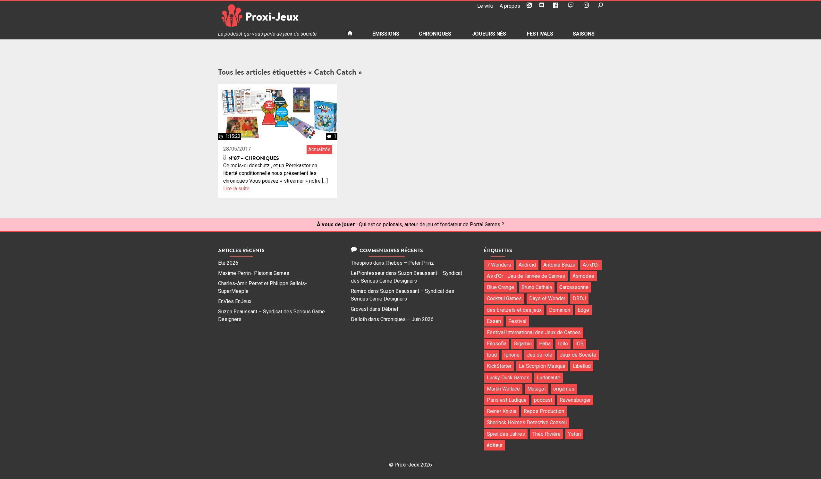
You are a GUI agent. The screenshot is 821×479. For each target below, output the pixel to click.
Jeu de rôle (539, 355)
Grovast (359, 309)
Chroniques (435, 34)
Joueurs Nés (489, 34)
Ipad (492, 355)
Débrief (390, 309)
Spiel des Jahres (506, 434)
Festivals (540, 34)
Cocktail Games (504, 298)
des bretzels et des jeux (514, 310)
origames (563, 389)
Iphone (512, 355)
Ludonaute (548, 378)
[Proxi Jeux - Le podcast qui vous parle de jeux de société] (277, 16)
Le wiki (485, 6)
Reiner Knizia (501, 411)
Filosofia (496, 344)
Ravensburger (575, 400)
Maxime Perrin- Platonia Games (253, 273)
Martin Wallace (503, 389)
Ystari (574, 434)
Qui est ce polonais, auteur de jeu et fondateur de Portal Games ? (431, 224)
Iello (563, 344)
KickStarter (499, 366)
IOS (579, 344)
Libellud (582, 366)
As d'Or (591, 265)
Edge (583, 310)
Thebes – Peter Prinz (409, 263)
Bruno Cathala (536, 287)
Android (527, 265)
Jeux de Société (578, 355)
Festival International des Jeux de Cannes (534, 332)
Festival (517, 321)
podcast (543, 400)
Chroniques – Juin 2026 (407, 319)
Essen (494, 321)
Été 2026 (228, 263)
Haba (545, 344)
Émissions (385, 34)
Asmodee (583, 276)
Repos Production (544, 411)
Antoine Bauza (559, 265)
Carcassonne (573, 287)
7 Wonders (499, 265)
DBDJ (579, 298)
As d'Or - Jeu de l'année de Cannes (526, 276)
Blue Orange (500, 287)
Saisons (584, 34)
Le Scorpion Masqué (542, 366)
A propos (510, 6)
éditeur (495, 445)
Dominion (559, 310)
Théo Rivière (546, 434)
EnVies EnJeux (234, 301)
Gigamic (523, 344)
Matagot (536, 389)
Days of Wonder (547, 298)
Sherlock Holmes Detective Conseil (527, 422)
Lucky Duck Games (508, 378)
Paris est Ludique (507, 400)
